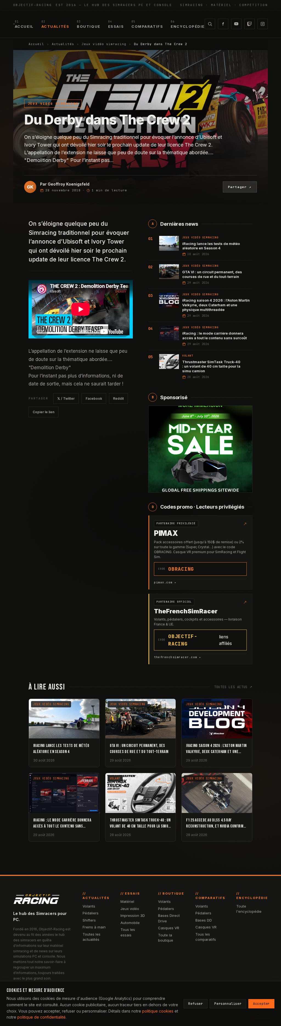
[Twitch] (249, 24)
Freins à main (94, 927)
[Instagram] (262, 24)
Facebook (94, 398)
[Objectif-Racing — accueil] (14, 24)
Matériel (127, 901)
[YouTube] (236, 24)
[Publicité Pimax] (200, 449)
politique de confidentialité (41, 1017)
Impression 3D (132, 915)
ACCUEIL (24, 24)
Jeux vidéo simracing (104, 44)
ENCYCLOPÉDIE (188, 24)
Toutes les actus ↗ (233, 687)
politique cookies (157, 1011)
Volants (89, 906)
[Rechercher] (210, 24)
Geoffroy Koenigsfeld (68, 184)
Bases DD (203, 920)
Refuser (195, 1004)
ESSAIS (116, 24)
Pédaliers (91, 913)
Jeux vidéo (129, 908)
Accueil (36, 44)
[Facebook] (223, 24)
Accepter (261, 1004)
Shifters (89, 920)
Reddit (118, 398)
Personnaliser (227, 1004)
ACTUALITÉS (55, 24)
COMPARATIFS (147, 24)
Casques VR (168, 928)
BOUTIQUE (88, 24)
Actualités (63, 44)
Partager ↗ (240, 187)
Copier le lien (43, 412)
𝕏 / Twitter (66, 398)
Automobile (130, 922)
